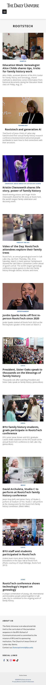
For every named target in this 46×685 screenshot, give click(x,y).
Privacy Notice (16, 681)
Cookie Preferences (28, 681)
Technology (23, 125)
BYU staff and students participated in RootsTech (19, 552)
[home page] (23, 6)
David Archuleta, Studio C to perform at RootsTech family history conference (21, 492)
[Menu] (4, 12)
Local (23, 365)
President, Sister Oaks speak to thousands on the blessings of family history (22, 373)
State (23, 579)
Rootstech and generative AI (23, 129)
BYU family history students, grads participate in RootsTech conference (22, 430)
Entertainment (23, 311)
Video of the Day (23, 242)
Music (23, 485)
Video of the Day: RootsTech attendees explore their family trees (22, 249)
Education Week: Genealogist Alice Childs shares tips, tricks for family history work (21, 68)
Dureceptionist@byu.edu (23, 647)
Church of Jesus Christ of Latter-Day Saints (23, 183)
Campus (23, 61)
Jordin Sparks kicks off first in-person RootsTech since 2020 (22, 317)
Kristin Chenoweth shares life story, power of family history (22, 189)
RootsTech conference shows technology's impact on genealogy (21, 586)
